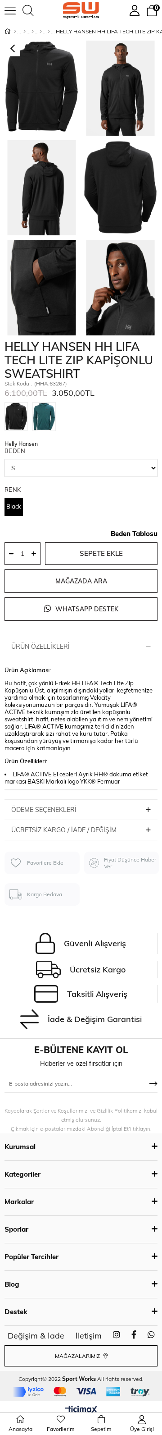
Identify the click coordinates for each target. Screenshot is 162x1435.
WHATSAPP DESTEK (86, 609)
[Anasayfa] (15, 32)
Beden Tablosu (134, 533)
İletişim (89, 1335)
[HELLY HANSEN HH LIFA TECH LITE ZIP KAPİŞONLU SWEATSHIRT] (18, 418)
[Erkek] (24, 32)
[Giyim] (33, 32)
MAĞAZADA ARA (81, 581)
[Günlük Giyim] (49, 32)
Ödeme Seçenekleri (43, 810)
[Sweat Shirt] (41, 32)
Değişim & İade (36, 1335)
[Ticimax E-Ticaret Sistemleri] (81, 1410)
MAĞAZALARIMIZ (78, 1355)
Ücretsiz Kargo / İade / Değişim (64, 830)
